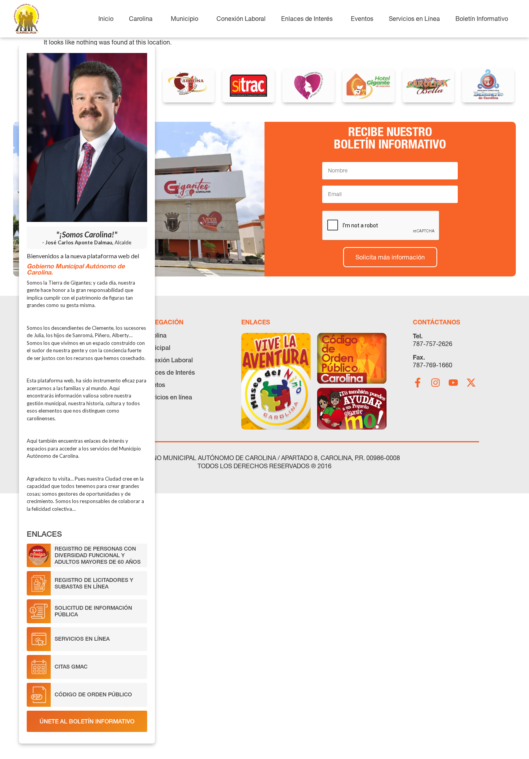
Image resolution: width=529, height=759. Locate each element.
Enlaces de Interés (169, 372)
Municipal (156, 347)
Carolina (155, 335)
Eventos (154, 385)
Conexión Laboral (168, 360)
